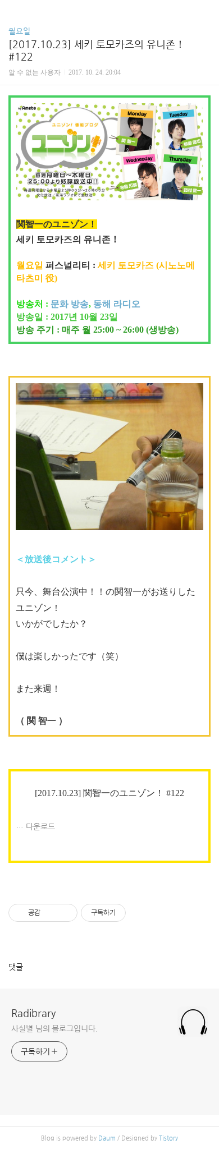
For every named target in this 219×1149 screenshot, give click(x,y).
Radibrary (33, 1013)
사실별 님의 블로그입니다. (54, 1028)
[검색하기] (205, 12)
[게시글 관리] (65, 912)
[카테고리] (14, 12)
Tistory (168, 1138)
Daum (107, 1138)
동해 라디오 (116, 304)
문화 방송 (70, 304)
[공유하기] (51, 912)
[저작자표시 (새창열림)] (131, 912)
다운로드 (40, 826)
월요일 (19, 30)
